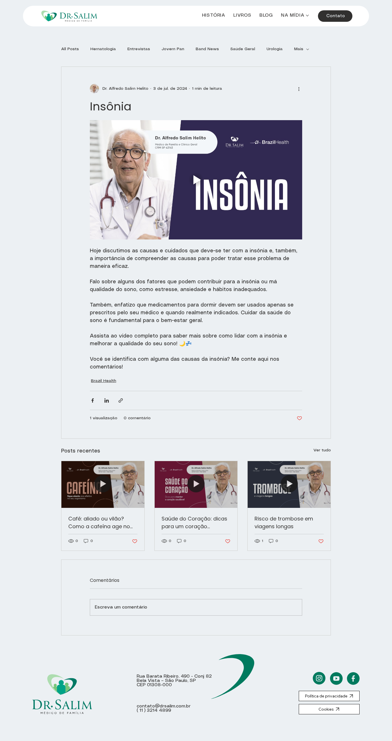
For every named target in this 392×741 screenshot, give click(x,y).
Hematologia (103, 49)
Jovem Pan (173, 49)
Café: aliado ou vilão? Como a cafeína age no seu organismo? (99, 522)
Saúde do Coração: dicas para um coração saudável (194, 522)
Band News (207, 49)
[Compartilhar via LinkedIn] (106, 400)
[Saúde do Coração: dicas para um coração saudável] (196, 484)
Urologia (275, 49)
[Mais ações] (298, 88)
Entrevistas (138, 49)
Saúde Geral (242, 49)
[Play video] (196, 179)
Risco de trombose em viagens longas (284, 522)
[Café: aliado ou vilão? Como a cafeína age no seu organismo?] (102, 484)
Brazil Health (103, 381)
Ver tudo (322, 450)
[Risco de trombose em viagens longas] (289, 484)
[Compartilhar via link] (120, 400)
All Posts (70, 49)
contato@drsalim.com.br (164, 706)
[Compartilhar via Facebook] (92, 400)
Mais (298, 49)
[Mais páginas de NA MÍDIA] (307, 15)
